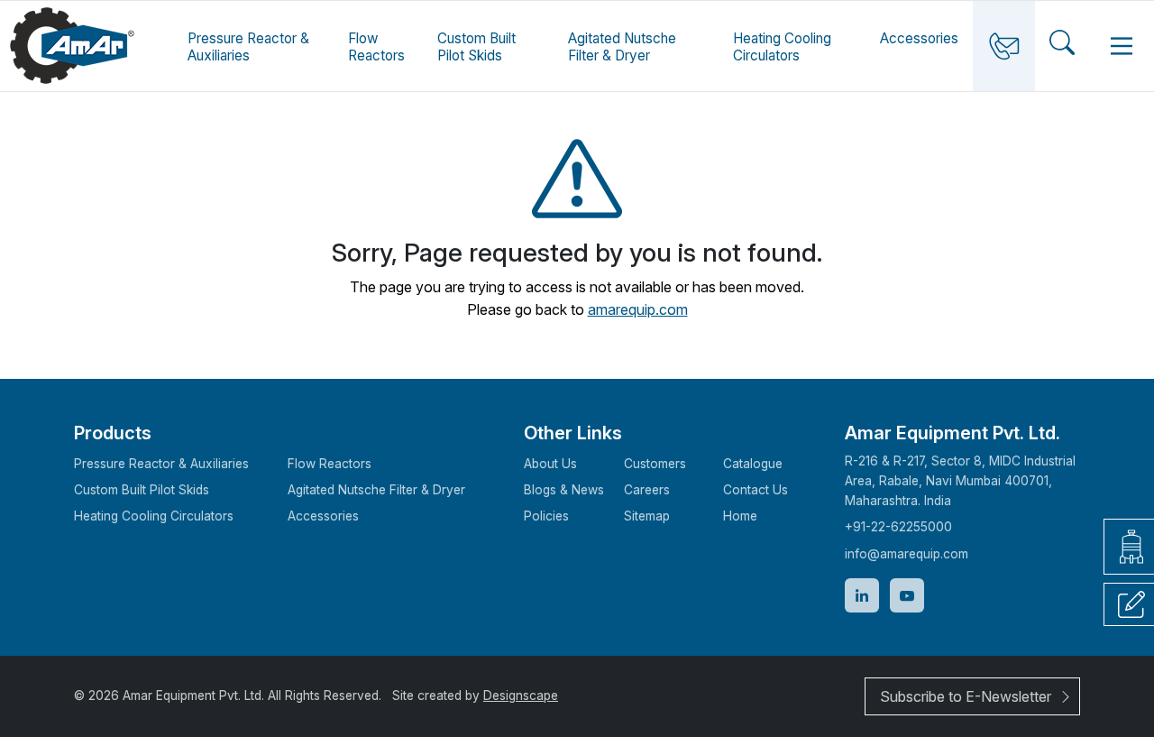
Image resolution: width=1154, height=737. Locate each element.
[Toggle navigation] (1122, 46)
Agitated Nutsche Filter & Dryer (622, 47)
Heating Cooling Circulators (154, 516)
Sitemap (647, 516)
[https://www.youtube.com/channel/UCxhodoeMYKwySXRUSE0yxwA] (907, 595)
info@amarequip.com (906, 554)
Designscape (520, 695)
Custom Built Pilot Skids (141, 490)
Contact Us (755, 490)
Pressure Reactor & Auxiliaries (161, 463)
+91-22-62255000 (898, 527)
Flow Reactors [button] (376, 47)
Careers (647, 490)
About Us (550, 463)
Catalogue (753, 463)
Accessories (919, 38)
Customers (655, 463)
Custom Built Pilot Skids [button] (476, 47)
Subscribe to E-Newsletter (965, 696)
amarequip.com (638, 309)
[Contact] (1004, 46)
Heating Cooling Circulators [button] (782, 47)
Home (740, 516)
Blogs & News (564, 490)
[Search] (1062, 46)
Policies (546, 516)
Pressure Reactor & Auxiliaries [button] (248, 47)
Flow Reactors (329, 463)
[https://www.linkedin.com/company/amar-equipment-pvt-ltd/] (862, 595)
